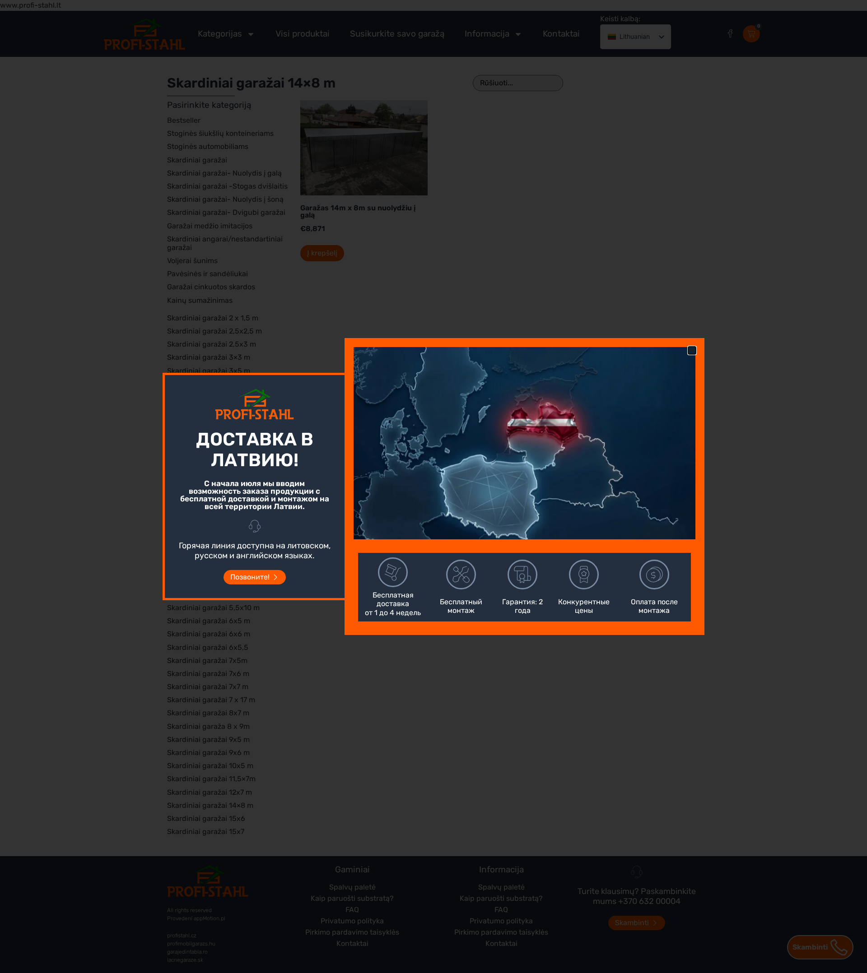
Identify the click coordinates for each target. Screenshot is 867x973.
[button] (692, 350)
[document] (433, 486)
